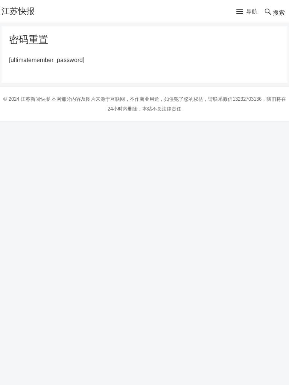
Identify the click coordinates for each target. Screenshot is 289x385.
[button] (246, 12)
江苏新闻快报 (35, 99)
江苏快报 (18, 11)
